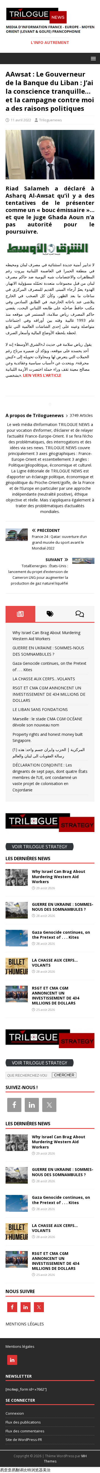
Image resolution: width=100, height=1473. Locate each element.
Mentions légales (20, 1346)
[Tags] (50, 614)
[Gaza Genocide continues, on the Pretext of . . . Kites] (17, 943)
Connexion (15, 1413)
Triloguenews (50, 119)
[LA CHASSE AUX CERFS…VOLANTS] (17, 971)
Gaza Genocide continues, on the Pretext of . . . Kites (61, 935)
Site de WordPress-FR (24, 1439)
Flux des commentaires (25, 1430)
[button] (92, 58)
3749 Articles (81, 415)
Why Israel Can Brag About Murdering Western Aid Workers (58, 876)
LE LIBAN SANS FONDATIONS (40, 709)
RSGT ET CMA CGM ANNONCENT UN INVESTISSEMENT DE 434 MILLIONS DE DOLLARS (48, 694)
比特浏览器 (33, 1469)
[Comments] (79, 614)
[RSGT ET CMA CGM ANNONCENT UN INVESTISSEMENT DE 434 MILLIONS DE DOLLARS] (17, 999)
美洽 (47, 1469)
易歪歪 (6, 1469)
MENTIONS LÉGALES (25, 1324)
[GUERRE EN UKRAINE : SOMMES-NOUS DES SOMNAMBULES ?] (17, 915)
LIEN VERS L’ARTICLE (42, 375)
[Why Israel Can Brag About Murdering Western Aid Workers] (17, 882)
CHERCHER (64, 1075)
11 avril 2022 (21, 119)
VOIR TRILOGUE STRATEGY (39, 846)
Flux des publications (23, 1422)
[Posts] (20, 614)
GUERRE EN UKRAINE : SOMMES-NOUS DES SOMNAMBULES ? (62, 907)
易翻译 (17, 1469)
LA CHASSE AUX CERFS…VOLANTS (43, 678)
